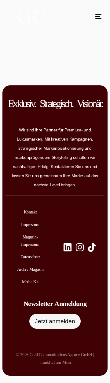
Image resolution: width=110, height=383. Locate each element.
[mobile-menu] (92, 16)
